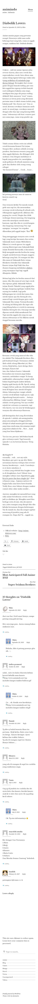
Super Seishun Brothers (21, 583)
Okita (23, 27)
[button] (11, 329)
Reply (25, 610)
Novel (5, 971)
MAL (7, 536)
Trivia (5, 974)
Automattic (15, 996)
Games (5, 965)
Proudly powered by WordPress (11, 994)
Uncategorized (8, 977)
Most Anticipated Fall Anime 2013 (19, 575)
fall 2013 (19, 567)
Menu (30, 9)
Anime (10, 564)
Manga (5, 968)
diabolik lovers (11, 567)
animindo (10, 9)
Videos (5, 980)
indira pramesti (15, 664)
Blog (4, 963)
